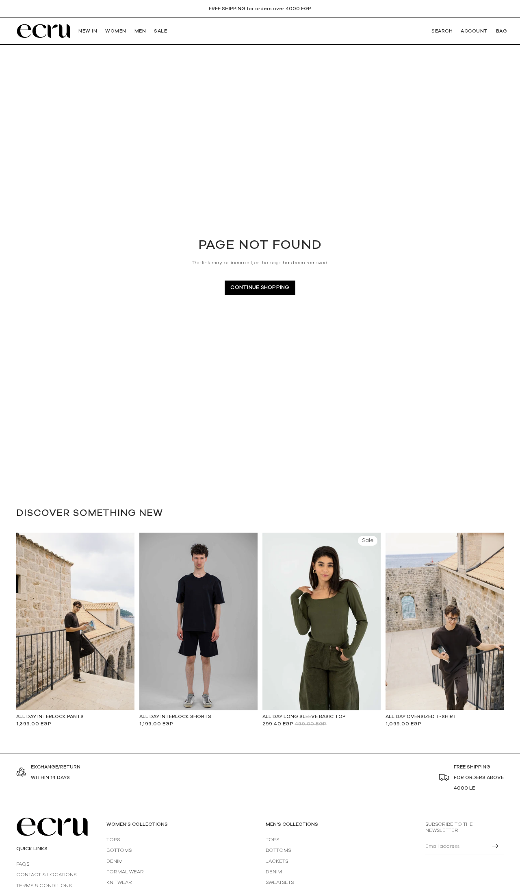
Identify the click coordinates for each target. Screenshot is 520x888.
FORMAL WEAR (125, 871)
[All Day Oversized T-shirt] (445, 621)
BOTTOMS (119, 850)
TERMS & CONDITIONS (44, 885)
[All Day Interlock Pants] (75, 621)
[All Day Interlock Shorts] (198, 621)
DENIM (114, 860)
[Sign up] (495, 846)
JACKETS (277, 860)
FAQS (22, 864)
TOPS (113, 839)
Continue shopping (259, 287)
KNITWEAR (119, 882)
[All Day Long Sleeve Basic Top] (321, 621)
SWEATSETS (280, 882)
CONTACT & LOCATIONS (46, 874)
